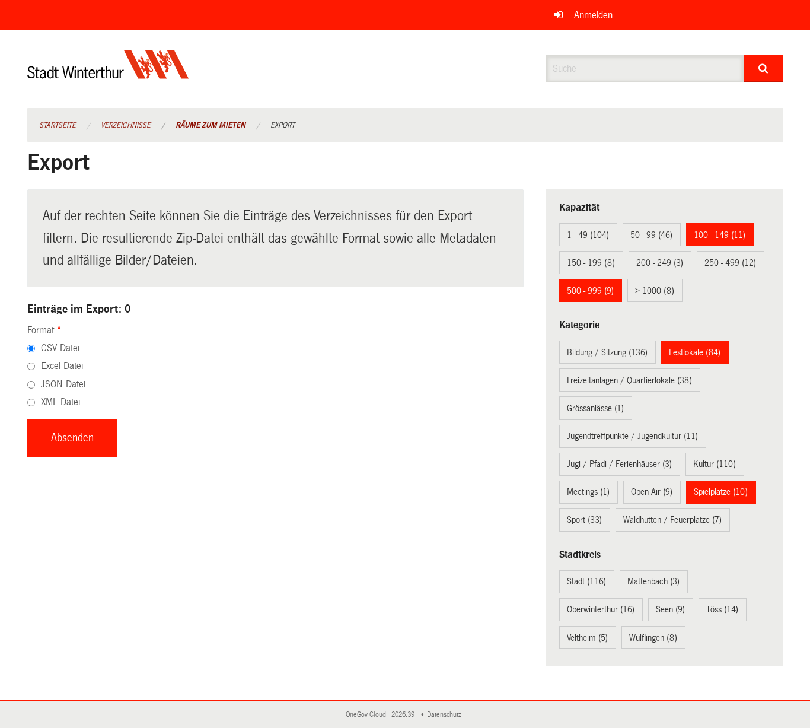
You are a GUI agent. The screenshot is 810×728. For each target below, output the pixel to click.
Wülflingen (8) (653, 638)
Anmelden (593, 15)
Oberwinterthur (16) (600, 609)
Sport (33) (584, 519)
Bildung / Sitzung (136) (607, 352)
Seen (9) (670, 609)
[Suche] (763, 68)
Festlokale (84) (694, 352)
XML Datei (60, 402)
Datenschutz (446, 715)
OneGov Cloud (368, 715)
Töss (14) (722, 609)
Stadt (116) (586, 581)
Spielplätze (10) (721, 492)
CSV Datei (60, 348)
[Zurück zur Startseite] (108, 74)
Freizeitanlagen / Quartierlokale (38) (629, 380)
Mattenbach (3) (653, 581)
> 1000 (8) (654, 290)
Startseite (57, 125)
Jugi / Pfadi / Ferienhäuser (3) (619, 464)
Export (282, 125)
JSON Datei (63, 384)
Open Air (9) (651, 492)
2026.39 (404, 715)
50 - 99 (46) (651, 235)
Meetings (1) (588, 492)
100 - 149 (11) (719, 235)
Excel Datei (62, 366)
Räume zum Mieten (210, 125)
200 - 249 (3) (659, 263)
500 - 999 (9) (590, 290)
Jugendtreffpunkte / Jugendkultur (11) (632, 436)
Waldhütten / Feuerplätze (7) (672, 519)
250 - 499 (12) (730, 263)
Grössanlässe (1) (595, 408)
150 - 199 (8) (591, 263)
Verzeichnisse (126, 125)
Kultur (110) (714, 464)
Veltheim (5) (587, 638)
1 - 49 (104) (588, 235)
